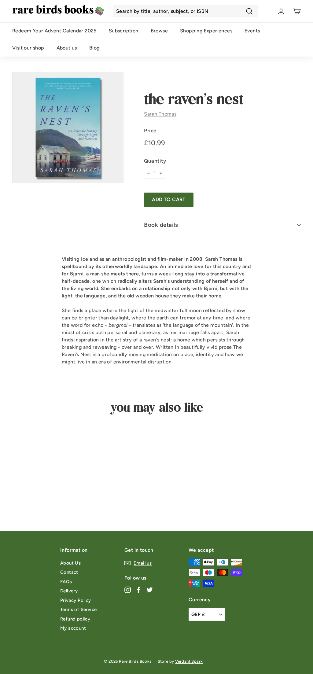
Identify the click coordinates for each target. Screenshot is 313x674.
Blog (94, 48)
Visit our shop (28, 48)
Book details (161, 224)
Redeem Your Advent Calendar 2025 (54, 31)
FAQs (66, 581)
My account (73, 628)
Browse (159, 31)
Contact (69, 572)
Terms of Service (78, 609)
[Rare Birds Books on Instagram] (127, 589)
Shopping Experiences (206, 31)
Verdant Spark (189, 661)
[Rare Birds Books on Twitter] (149, 589)
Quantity (155, 161)
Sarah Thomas (160, 114)
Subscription (123, 31)
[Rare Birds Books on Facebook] (138, 589)
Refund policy (75, 619)
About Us (70, 563)
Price (150, 130)
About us (67, 48)
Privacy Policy (75, 600)
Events (252, 31)
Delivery (69, 591)
